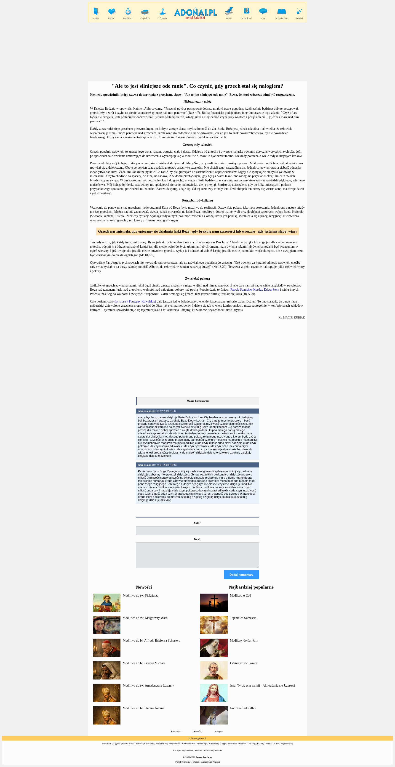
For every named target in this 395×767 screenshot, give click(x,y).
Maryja (222, 743)
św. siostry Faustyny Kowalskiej (135, 301)
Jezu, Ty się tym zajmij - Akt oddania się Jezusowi (262, 685)
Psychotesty (286, 743)
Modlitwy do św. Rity (244, 640)
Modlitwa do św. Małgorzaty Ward (145, 618)
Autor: (197, 523)
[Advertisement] (197, 51)
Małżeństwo (161, 743)
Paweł (234, 289)
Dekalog (251, 743)
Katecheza (213, 743)
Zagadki (116, 743)
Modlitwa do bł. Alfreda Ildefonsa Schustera (151, 640)
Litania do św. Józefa (243, 663)
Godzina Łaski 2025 (243, 708)
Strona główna (197, 738)
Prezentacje (202, 743)
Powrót (197, 731)
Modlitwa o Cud (240, 595)
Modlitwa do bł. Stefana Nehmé (143, 708)
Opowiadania (128, 743)
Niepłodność (174, 743)
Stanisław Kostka (251, 289)
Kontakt (218, 750)
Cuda (276, 743)
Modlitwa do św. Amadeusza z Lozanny (148, 685)
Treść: (197, 539)
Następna (219, 731)
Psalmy (260, 743)
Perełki (269, 743)
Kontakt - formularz (204, 750)
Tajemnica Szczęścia (243, 618)
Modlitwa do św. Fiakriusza (140, 595)
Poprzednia (176, 731)
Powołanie (149, 743)
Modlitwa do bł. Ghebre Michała (144, 663)
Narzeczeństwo (188, 743)
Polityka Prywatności (183, 750)
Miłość (139, 743)
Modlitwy (106, 743)
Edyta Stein (271, 289)
